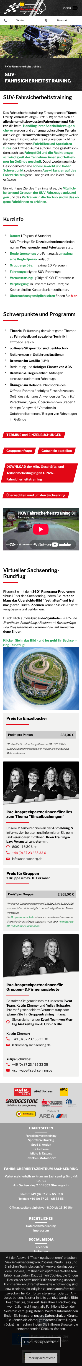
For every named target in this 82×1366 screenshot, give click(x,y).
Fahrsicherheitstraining (41, 1135)
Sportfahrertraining (41, 1140)
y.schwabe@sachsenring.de (32, 1070)
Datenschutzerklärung (41, 1226)
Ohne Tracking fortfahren (41, 1342)
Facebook (41, 1247)
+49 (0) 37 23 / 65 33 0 (29, 853)
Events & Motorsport (41, 1158)
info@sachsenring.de (27, 859)
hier (74, 296)
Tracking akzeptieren (41, 1358)
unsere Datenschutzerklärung (55, 1315)
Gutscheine (41, 1149)
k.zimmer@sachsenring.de (31, 1045)
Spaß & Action (41, 1144)
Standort (61, 20)
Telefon (20, 20)
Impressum (41, 1230)
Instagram (41, 1251)
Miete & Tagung (41, 1153)
